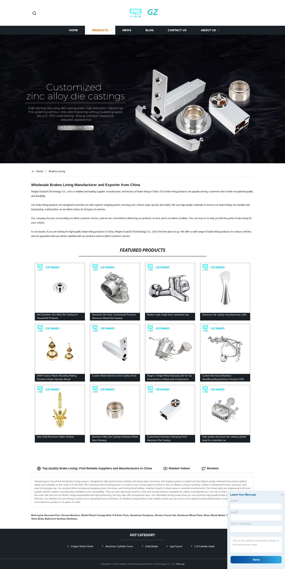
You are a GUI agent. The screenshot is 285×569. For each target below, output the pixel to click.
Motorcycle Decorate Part (45, 515)
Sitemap (180, 564)
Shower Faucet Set (165, 515)
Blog (149, 30)
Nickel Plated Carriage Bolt (96, 515)
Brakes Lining (57, 171)
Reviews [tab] (213, 468)
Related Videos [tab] (179, 468)
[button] (34, 13)
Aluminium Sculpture (142, 515)
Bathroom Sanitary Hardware (61, 518)
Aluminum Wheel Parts (190, 515)
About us (208, 30)
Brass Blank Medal (214, 515)
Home (73, 30)
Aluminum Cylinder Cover (119, 546)
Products (100, 30)
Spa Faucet (176, 546)
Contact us (177, 30)
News (126, 30)
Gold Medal (151, 546)
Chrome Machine (70, 515)
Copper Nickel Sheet (82, 546)
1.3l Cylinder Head (204, 546)
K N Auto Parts (120, 515)
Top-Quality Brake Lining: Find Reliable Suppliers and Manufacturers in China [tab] (97, 468)
